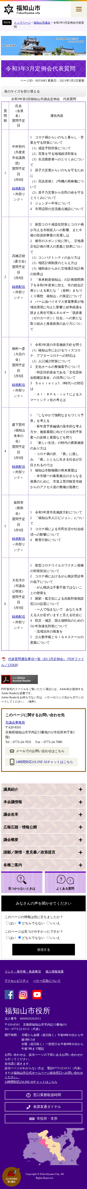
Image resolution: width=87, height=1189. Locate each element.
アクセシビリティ (17, 980)
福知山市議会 (42, 22)
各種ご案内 (12, 865)
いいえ (55, 923)
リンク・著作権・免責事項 (23, 971)
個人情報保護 (54, 971)
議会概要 (10, 840)
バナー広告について (47, 980)
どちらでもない (33, 923)
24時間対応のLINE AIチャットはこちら (44, 762)
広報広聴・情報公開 (20, 827)
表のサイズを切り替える (22, 91)
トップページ (22, 22)
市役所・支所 (47, 1118)
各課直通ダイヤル (47, 1107)
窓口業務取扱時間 (47, 1095)
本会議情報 (12, 802)
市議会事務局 (15, 722)
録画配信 (18, 188)
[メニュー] (79, 9)
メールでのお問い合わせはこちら (40, 751)
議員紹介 (10, 789)
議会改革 (10, 814)
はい (13, 923)
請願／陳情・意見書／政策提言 (29, 852)
